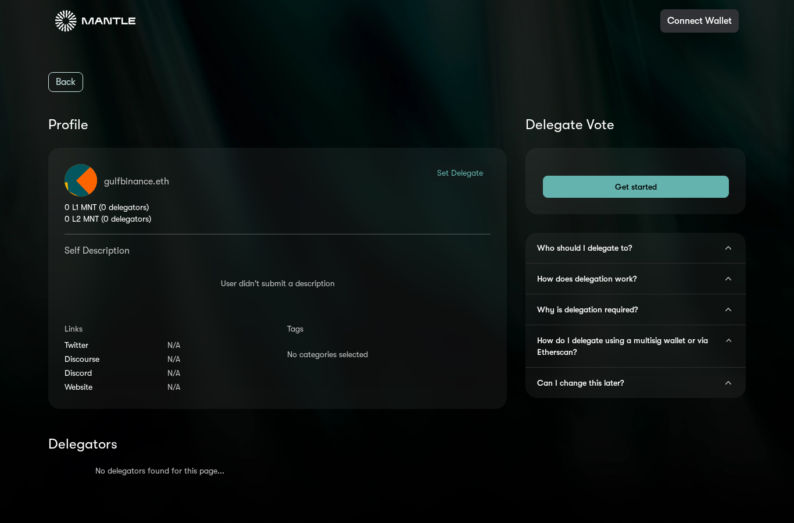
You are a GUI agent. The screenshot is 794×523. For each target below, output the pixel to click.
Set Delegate (460, 172)
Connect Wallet (699, 21)
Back (66, 82)
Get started (636, 186)
